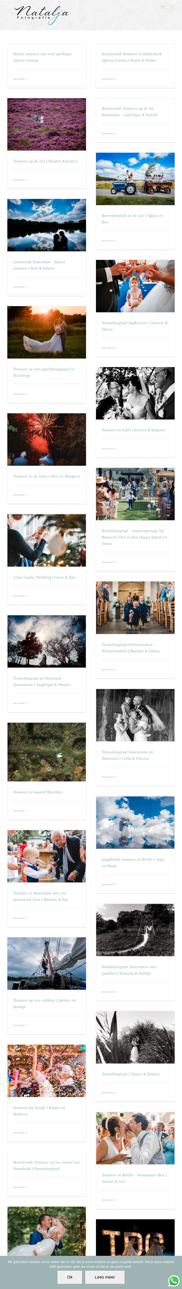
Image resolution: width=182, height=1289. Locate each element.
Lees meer (19, 78)
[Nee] (176, 1272)
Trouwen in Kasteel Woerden (37, 792)
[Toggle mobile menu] (172, 7)
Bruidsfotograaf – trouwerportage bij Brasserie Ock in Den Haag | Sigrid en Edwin (134, 537)
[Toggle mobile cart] (162, 7)
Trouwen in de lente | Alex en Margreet (46, 476)
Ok (70, 1277)
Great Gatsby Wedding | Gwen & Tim (44, 577)
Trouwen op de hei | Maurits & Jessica (45, 161)
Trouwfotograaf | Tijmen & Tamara (130, 1074)
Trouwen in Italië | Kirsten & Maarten (133, 430)
